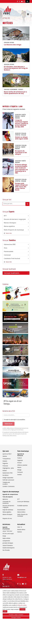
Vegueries (5, 463)
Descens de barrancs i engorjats (15, 219)
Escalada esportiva (22, 505)
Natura (19, 467)
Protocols (5, 466)
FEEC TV (19, 527)
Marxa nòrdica (21, 512)
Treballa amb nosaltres (6, 483)
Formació (20, 472)
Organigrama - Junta (8, 468)
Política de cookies (21, 605)
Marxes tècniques (10, 223)
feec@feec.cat (21, 577)
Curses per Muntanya (23, 501)
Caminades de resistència (6, 502)
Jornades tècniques (8, 543)
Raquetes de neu (7, 518)
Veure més (9, 233)
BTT (5, 216)
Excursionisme (21, 509)
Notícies (19, 532)
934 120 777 (6, 586)
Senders (19, 474)
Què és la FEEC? (7, 454)
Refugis (19, 470)
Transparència (6, 458)
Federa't (19, 458)
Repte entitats (6, 538)
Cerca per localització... (12, 273)
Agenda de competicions (10, 494)
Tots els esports (8, 497)
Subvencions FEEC (10, 244)
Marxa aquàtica (9, 226)
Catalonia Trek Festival (12, 258)
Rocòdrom (5, 475)
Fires (5, 248)
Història (5, 456)
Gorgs (4, 536)
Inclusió (19, 462)
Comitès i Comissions (9, 486)
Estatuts (5, 461)
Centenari (7, 255)
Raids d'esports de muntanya (14, 230)
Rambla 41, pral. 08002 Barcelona (7, 578)
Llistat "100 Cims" (7, 531)
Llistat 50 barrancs (8, 545)
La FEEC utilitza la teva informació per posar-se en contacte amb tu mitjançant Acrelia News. (15, 429)
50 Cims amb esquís (8, 533)
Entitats (5, 470)
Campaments (6, 540)
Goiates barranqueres (9, 548)
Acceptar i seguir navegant (16, 614)
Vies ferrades (6, 550)
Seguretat (20, 460)
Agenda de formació (20, 454)
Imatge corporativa (8, 477)
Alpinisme (5, 499)
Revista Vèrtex (21, 529)
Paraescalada (8, 251)
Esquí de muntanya (8, 509)
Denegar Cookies (16, 617)
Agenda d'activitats (6, 528)
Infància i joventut (22, 465)
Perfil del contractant (8, 480)
